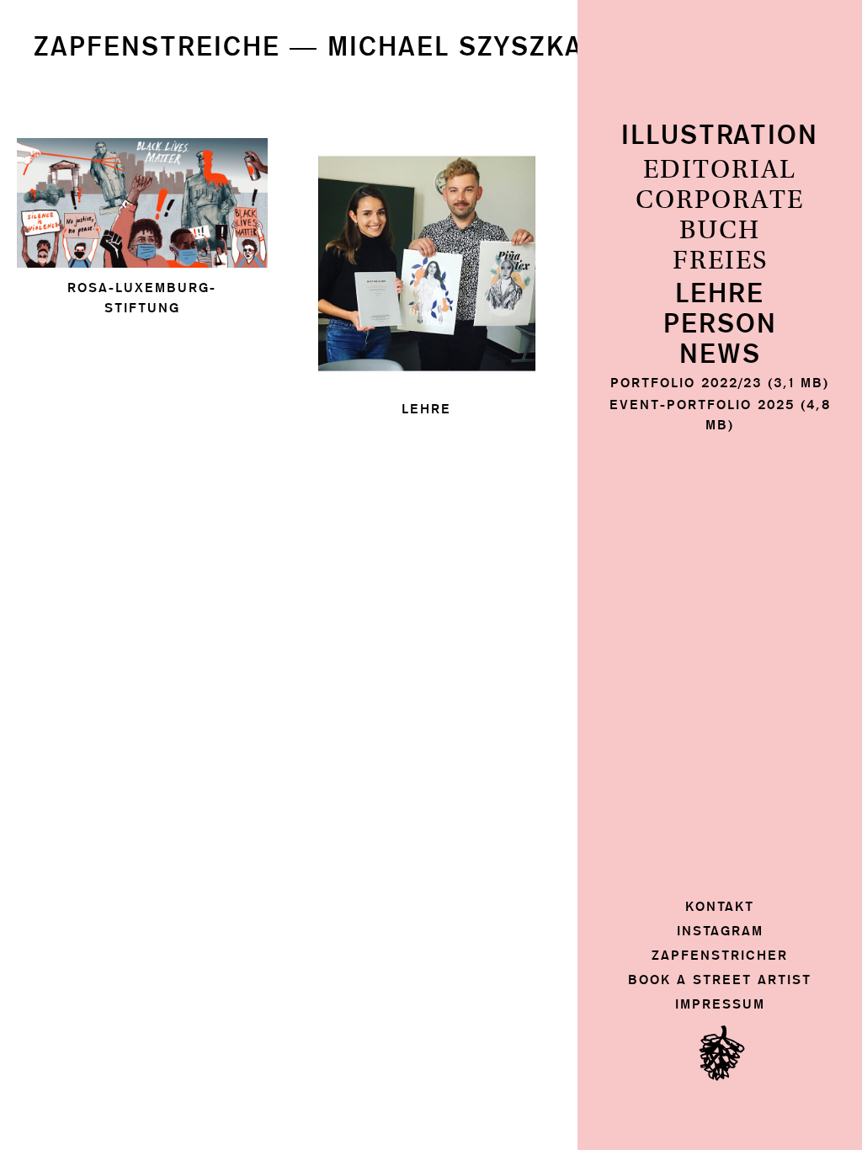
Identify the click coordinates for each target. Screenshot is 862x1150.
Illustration (719, 136)
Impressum (720, 1004)
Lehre (719, 294)
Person (720, 324)
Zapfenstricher (720, 955)
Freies (720, 261)
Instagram (720, 931)
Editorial (719, 170)
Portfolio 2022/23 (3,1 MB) (719, 383)
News (720, 355)
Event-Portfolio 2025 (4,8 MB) (720, 415)
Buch (719, 231)
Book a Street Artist (719, 980)
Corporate (720, 200)
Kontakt (719, 906)
